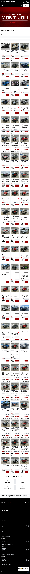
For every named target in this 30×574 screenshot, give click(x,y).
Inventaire (2, 4)
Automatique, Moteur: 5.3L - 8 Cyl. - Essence (14, 375)
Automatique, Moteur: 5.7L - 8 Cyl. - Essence (5, 90)
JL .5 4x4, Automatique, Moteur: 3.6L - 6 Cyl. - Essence (15, 449)
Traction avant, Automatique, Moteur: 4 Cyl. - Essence (5, 238)
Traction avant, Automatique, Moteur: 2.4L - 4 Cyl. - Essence (5, 53)
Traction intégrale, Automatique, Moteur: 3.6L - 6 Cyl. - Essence (14, 145)
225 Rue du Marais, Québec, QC (7, 536)
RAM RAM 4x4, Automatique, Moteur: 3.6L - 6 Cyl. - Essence (15, 91)
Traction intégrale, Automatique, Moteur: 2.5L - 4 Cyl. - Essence (14, 296)
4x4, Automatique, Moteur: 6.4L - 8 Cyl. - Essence (5, 127)
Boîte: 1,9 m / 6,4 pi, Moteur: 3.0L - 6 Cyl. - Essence (24, 145)
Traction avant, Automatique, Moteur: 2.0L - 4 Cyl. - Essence (24, 181)
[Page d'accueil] (8, 502)
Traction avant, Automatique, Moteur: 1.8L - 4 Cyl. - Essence (15, 163)
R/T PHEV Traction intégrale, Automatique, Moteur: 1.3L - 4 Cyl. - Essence (5, 334)
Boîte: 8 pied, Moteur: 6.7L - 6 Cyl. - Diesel (14, 218)
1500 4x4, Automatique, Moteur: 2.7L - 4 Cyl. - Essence (24, 201)
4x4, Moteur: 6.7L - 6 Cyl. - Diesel (14, 199)
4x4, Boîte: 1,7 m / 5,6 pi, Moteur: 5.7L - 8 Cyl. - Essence (24, 109)
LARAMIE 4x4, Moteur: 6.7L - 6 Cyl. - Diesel (24, 411)
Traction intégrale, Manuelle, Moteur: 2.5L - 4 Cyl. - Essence (24, 163)
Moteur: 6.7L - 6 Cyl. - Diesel (4, 108)
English (26, 502)
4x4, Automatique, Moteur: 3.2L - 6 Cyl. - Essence (24, 297)
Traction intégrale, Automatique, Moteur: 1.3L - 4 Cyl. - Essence (24, 468)
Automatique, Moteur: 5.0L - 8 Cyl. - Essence (24, 315)
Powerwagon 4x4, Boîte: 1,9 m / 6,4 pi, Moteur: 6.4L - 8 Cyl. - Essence (24, 450)
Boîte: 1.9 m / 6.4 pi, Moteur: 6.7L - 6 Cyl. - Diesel (14, 238)
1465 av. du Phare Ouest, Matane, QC (8, 554)
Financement (9, 4)
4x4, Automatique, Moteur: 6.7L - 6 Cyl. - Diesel (24, 72)
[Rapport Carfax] (7, 51)
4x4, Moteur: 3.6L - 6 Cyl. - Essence (24, 429)
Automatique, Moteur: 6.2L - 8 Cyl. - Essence (14, 54)
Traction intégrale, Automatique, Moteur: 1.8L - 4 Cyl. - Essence (5, 219)
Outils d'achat (2, 5)
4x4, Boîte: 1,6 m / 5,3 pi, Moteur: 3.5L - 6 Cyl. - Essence (5, 256)
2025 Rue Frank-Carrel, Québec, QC (7, 544)
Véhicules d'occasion (4, 36)
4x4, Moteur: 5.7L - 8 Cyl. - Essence (14, 181)
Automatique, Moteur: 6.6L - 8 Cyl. (24, 256)
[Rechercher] (21, 5)
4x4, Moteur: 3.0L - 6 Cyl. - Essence (5, 163)
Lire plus (1, 34)
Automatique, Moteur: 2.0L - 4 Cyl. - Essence (5, 297)
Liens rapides (2, 505)
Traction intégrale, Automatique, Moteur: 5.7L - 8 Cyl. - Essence (5, 72)
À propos (7, 5)
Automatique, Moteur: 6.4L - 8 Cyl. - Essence (24, 219)
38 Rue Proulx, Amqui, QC (6, 564)
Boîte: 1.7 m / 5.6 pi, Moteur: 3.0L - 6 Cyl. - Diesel (5, 449)
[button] (28, 567)
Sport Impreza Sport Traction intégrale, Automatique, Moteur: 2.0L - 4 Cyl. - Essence (15, 412)
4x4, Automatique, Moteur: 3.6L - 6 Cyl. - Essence (14, 127)
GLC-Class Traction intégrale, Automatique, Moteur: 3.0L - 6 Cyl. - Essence (14, 431)
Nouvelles (13, 4)
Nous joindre (3, 508)
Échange (6, 4)
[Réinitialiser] (5, 40)
